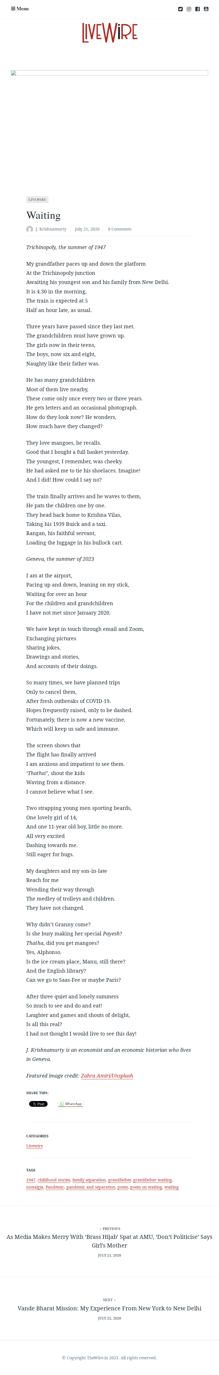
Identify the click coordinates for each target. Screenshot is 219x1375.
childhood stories (54, 1180)
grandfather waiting (152, 1180)
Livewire (37, 200)
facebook (197, 9)
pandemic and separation (90, 1187)
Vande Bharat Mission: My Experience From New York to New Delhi (109, 1308)
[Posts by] (31, 229)
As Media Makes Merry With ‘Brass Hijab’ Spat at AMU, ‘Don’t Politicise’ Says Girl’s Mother (109, 1241)
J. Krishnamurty (51, 229)
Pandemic (55, 1187)
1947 (30, 1180)
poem (122, 1187)
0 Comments (119, 229)
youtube (206, 9)
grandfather (119, 1180)
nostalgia (34, 1187)
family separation (89, 1180)
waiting (172, 1187)
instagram (189, 9)
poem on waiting (146, 1187)
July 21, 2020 (87, 229)
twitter (180, 9)
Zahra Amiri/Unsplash (107, 1075)
